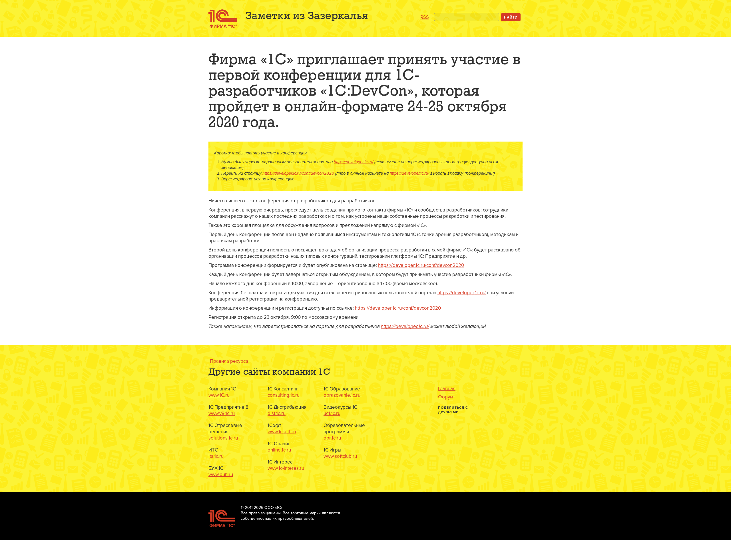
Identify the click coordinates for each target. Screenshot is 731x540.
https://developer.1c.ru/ (353, 162)
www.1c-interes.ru (286, 468)
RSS (424, 17)
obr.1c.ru (332, 438)
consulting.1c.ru (284, 395)
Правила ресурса (229, 361)
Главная (446, 389)
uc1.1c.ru (332, 413)
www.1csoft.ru (282, 432)
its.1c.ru (216, 456)
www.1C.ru (219, 395)
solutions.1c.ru (223, 438)
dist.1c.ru (277, 413)
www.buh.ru (220, 474)
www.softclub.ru (340, 456)
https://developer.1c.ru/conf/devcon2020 (298, 173)
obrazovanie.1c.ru (342, 395)
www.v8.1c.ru (221, 413)
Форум (445, 397)
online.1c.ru (279, 450)
